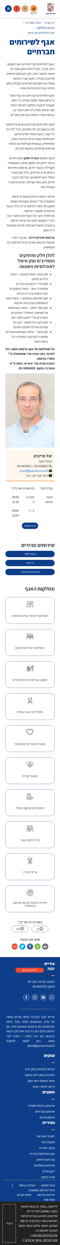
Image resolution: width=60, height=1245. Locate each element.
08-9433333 (40, 986)
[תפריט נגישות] (16, 8)
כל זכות (22, 562)
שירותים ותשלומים (44, 1165)
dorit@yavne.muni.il (41, 1046)
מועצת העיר (48, 1142)
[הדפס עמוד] (45, 946)
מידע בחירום (29, 970)
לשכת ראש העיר (45, 1136)
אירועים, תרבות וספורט (41, 1105)
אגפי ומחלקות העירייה (42, 1154)
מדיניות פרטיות (46, 1195)
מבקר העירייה (47, 1148)
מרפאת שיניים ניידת (22, 571)
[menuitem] (30, 610)
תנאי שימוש (48, 1185)
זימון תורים (48, 1171)
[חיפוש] (25, 8)
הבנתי (9, 1223)
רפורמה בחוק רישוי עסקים (40, 1075)
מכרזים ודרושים (45, 1159)
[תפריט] (8, 8)
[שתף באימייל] (14, 946)
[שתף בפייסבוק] (30, 946)
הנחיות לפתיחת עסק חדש (40, 1069)
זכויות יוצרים (24, 1195)
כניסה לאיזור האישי (43, 1086)
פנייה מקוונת (30, 525)
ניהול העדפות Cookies (41, 1190)
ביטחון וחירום (47, 1117)
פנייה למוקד (48, 1177)
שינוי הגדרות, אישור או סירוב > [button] (40, 1240)
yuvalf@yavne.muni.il (33, 471)
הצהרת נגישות (27, 1185)
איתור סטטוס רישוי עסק (41, 1081)
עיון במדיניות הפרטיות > (44, 1235)
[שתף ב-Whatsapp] (37, 946)
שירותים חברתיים (45, 1111)
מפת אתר (49, 1199)
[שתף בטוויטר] (22, 946)
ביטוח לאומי (22, 553)
